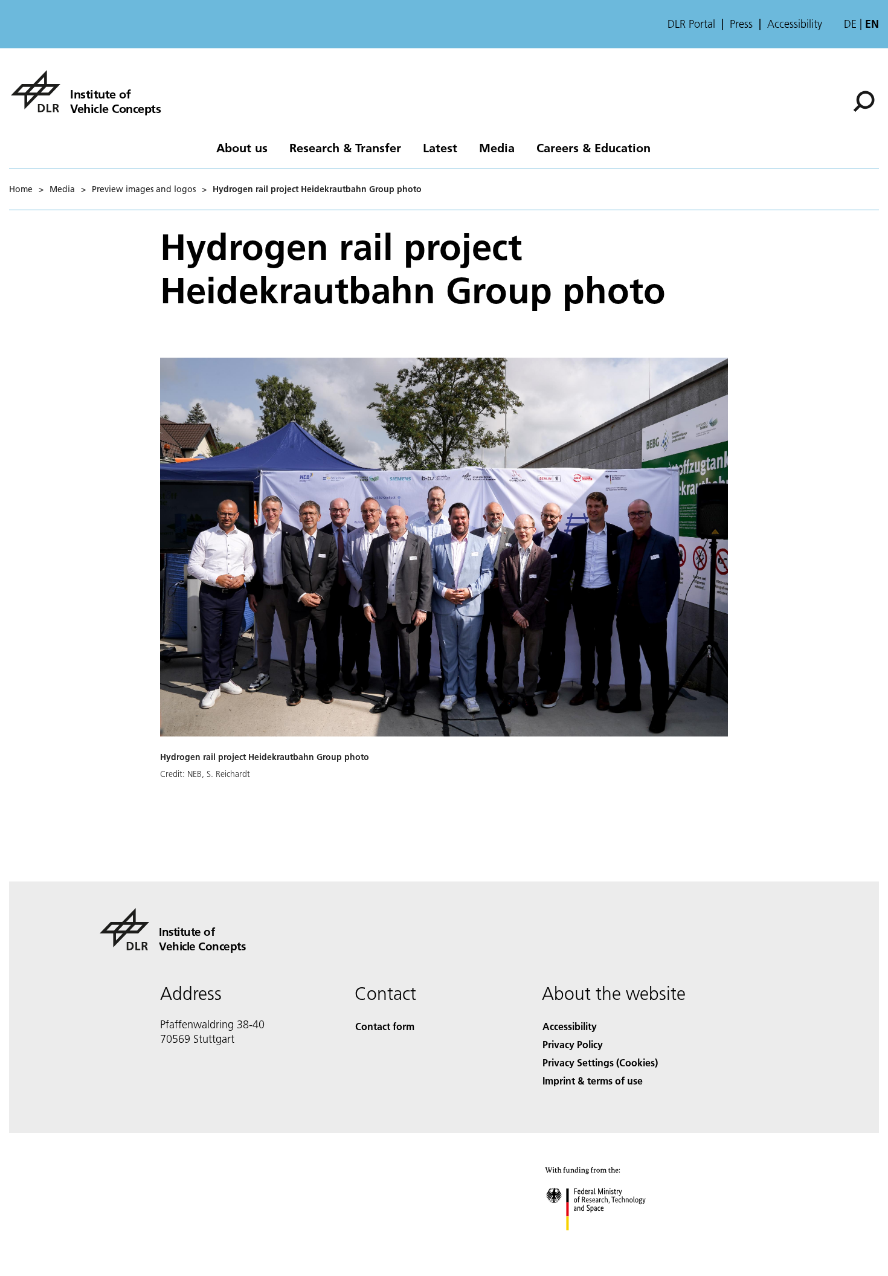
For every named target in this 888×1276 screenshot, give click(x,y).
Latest (440, 147)
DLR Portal (691, 24)
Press (741, 24)
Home (21, 189)
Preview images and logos (144, 189)
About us (242, 147)
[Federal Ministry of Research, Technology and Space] (612, 1242)
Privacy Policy (572, 1044)
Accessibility (794, 24)
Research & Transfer (345, 147)
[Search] (865, 100)
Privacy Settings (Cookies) (600, 1062)
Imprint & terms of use (592, 1080)
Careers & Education (593, 147)
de (850, 24)
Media (497, 147)
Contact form (384, 1026)
